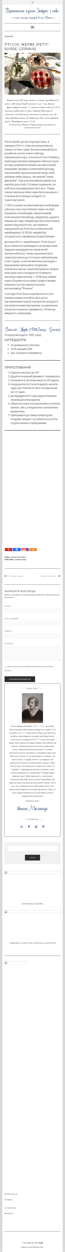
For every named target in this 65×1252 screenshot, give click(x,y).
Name (7, 606)
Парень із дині (16, 576)
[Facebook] (17, 549)
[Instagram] (25, 549)
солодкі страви (20, 559)
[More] (33, 549)
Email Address (12, 619)
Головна (8, 1199)
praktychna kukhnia (18, 557)
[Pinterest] (8, 549)
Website (8, 631)
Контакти (9, 1213)
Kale (41, 1243)
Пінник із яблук (48, 576)
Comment (9, 644)
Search (32, 858)
